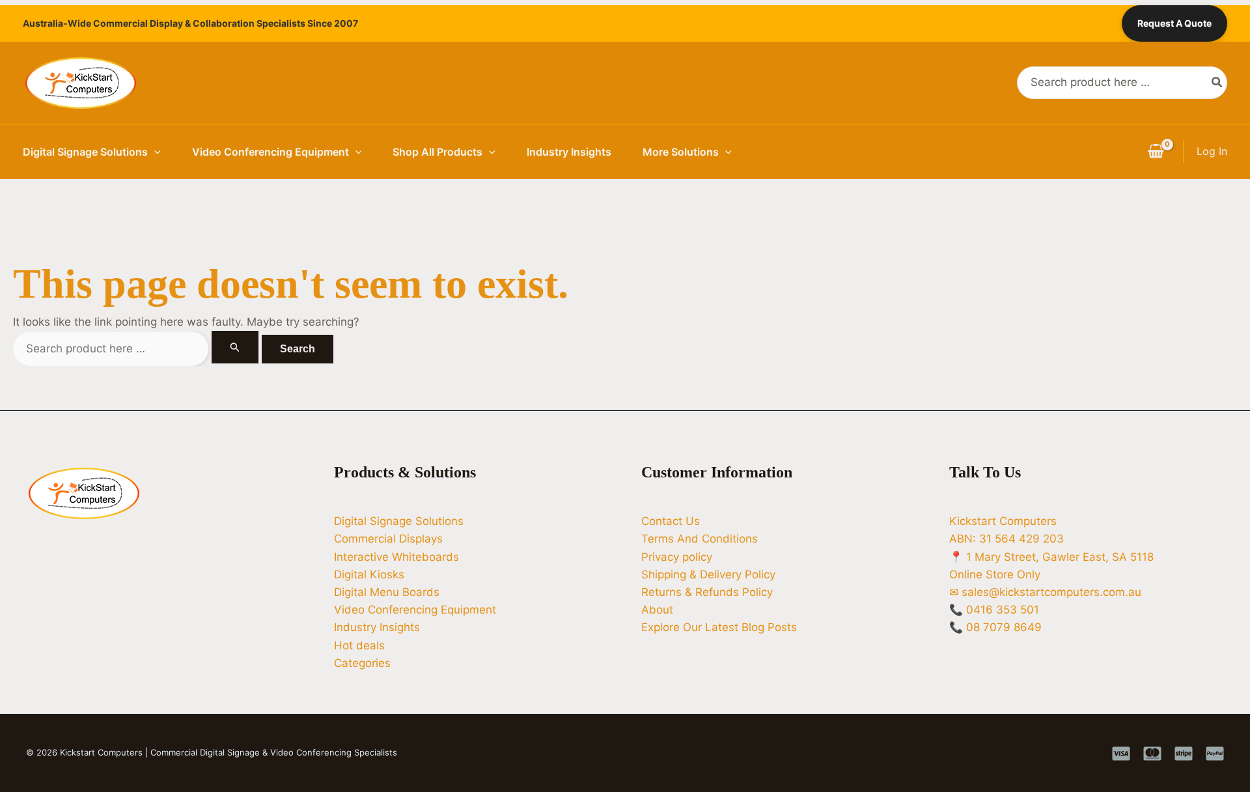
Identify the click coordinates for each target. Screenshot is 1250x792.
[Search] (1217, 82)
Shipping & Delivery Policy (708, 574)
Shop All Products (437, 151)
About (657, 609)
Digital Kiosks (369, 574)
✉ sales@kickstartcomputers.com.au (1045, 592)
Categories (362, 663)
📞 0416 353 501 (994, 609)
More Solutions (681, 151)
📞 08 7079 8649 (995, 627)
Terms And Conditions (699, 538)
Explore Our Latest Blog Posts (719, 627)
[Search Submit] (235, 347)
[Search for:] (137, 348)
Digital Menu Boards (386, 592)
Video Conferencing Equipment (270, 151)
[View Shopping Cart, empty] (1155, 151)
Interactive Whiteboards (396, 556)
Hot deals (359, 645)
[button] (154, 152)
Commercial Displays (388, 538)
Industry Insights (569, 151)
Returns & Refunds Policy (707, 592)
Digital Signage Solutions (85, 151)
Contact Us (670, 521)
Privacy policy (676, 556)
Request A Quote (1174, 23)
